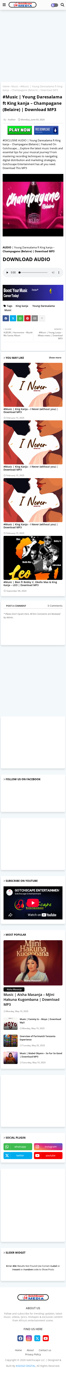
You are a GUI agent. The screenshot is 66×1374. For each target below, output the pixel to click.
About (30, 1350)
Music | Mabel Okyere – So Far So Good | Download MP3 (41, 1055)
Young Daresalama (43, 306)
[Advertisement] (33, 46)
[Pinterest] (27, 318)
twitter (20, 1155)
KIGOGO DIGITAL (25, 1365)
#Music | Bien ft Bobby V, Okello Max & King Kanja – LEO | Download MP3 (30, 584)
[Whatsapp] (20, 318)
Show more (55, 357)
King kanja (21, 306)
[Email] (35, 318)
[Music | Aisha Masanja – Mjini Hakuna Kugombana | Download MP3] (33, 962)
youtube (50, 1155)
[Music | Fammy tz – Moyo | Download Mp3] (11, 1024)
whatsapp (20, 1146)
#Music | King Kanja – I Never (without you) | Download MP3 (31, 411)
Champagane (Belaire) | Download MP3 (29, 251)
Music (14, 86)
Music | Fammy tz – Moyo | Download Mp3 (40, 1021)
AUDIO (7, 247)
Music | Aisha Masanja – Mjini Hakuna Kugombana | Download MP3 (31, 999)
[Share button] (42, 318)
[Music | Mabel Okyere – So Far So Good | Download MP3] (11, 1058)
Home (6, 86)
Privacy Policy (33, 1354)
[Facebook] (6, 318)
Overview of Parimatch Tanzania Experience (37, 1038)
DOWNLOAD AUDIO (26, 259)
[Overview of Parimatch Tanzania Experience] (11, 1041)
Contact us (45, 1350)
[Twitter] (13, 318)
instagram (51, 1146)
